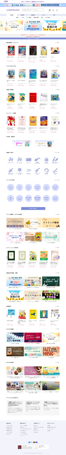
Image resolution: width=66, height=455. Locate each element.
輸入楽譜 (22, 14)
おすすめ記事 (47, 17)
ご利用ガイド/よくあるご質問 (38, 427)
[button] (33, 10)
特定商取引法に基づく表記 (51, 427)
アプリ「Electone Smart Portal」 (26, 428)
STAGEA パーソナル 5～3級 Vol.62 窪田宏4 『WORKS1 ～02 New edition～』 (11, 128)
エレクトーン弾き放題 (23, 425)
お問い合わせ (36, 432)
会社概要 (48, 430)
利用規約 (48, 425)
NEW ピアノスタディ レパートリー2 (11, 104)
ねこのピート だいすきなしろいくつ (33, 321)
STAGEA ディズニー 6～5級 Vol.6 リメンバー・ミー (44, 128)
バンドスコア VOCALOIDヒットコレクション (54, 81)
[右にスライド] (59, 52)
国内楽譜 (11, 14)
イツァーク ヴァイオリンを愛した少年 (54, 321)
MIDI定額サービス (23, 427)
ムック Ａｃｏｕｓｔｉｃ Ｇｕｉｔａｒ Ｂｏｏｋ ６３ (33, 58)
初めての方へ (36, 425)
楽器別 (17, 17)
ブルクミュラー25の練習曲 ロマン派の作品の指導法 (10, 263)
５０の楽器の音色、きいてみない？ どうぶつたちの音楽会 (22, 321)
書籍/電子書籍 (36, 17)
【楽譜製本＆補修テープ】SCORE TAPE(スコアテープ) (43, 105)
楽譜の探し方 (36, 428)
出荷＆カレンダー (36, 430)
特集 (42, 17)
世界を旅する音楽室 (10, 320)
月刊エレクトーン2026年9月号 (11, 81)
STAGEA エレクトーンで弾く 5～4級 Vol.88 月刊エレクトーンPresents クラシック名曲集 (22, 128)
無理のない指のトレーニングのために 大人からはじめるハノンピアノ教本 (54, 263)
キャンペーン (22, 435)
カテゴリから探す (9, 425)
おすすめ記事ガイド (23, 430)
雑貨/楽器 (33, 14)
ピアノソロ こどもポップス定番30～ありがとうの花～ (32, 263)
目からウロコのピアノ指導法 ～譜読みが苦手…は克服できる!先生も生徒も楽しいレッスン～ (43, 263)
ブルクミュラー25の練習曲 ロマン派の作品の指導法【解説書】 (21, 263)
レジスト (43, 14)
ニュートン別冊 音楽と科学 (22, 57)
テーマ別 (22, 17)
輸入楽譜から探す (9, 428)
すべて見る (57, 42)
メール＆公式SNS (23, 432)
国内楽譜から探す (9, 427)
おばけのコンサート (43, 320)
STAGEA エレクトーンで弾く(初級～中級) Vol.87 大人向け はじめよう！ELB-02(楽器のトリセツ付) (54, 128)
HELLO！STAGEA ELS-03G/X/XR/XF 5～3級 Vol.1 (32, 81)
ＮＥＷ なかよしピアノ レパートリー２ (54, 104)
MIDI (54, 14)
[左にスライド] (7, 52)
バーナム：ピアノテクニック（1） (33, 104)
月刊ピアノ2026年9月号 (21, 80)
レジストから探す (9, 432)
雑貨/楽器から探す (9, 430)
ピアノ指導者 (28, 17)
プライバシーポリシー (50, 428)
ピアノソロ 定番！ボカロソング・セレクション (43, 81)
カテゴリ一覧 (57, 152)
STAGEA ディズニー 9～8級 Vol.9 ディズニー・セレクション (33, 128)
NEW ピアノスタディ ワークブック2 (22, 104)
